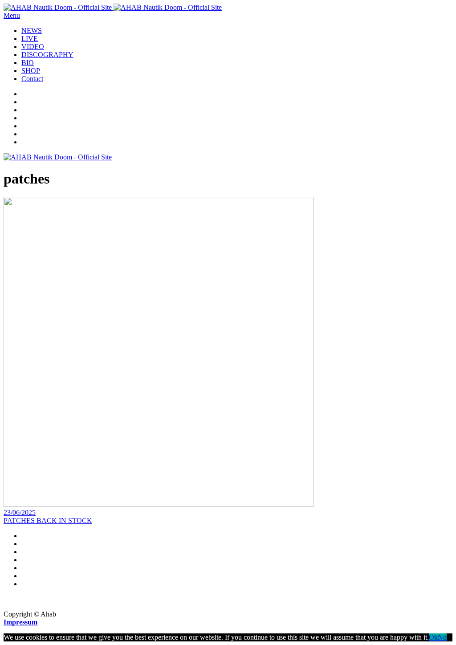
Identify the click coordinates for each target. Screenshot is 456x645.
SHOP (30, 70)
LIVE (29, 38)
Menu (12, 15)
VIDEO (32, 46)
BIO (27, 62)
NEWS (31, 30)
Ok (433, 637)
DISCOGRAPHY (47, 54)
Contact (32, 78)
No (442, 637)
